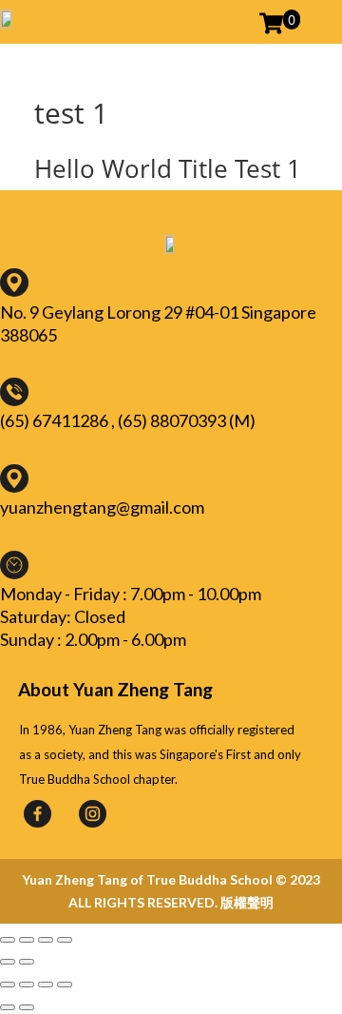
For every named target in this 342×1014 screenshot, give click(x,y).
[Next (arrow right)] (26, 962)
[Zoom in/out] (64, 940)
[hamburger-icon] (316, 22)
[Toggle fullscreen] (45, 940)
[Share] (26, 940)
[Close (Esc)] (7, 940)
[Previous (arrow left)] (7, 962)
